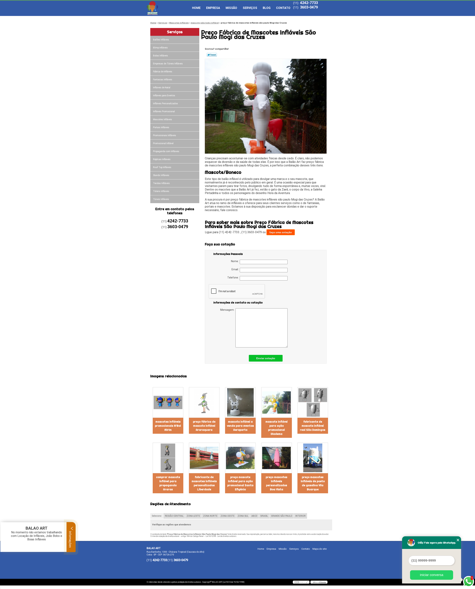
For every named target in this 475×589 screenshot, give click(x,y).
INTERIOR (300, 516)
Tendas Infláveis (161, 183)
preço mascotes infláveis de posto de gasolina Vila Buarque (313, 483)
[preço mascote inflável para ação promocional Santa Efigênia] (240, 458)
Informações (70, 539)
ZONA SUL (243, 516)
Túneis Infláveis (161, 199)
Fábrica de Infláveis (162, 71)
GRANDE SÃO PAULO (281, 516)
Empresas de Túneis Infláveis (168, 63)
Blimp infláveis (160, 47)
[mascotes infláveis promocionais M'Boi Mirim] (168, 402)
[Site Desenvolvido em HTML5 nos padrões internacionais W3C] (301, 582)
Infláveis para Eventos (164, 95)
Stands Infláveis (161, 175)
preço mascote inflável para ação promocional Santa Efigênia (240, 483)
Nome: (235, 261)
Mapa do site (319, 548)
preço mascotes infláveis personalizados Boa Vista (276, 483)
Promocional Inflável (163, 143)
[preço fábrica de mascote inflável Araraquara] (204, 402)
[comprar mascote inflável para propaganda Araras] (168, 458)
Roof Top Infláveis (162, 167)
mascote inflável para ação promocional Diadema (277, 428)
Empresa (213, 8)
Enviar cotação (265, 358)
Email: (236, 269)
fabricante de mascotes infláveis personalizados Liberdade (204, 483)
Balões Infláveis (161, 39)
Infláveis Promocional (164, 111)
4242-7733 (309, 3)
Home (196, 8)
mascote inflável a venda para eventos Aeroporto (240, 426)
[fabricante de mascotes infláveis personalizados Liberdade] (204, 458)
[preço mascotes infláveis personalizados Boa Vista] (276, 458)
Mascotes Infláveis (162, 119)
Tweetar (212, 55)
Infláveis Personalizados (165, 103)
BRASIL (264, 516)
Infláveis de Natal (161, 87)
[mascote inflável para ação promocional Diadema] (276, 402)
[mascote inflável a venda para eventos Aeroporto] (240, 402)
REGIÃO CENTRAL (174, 516)
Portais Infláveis (161, 127)
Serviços (250, 8)
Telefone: (233, 277)
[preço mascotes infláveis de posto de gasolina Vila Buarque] (312, 458)
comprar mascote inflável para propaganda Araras (168, 483)
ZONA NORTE (210, 516)
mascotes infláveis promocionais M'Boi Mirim (168, 426)
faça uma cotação (280, 232)
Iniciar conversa (431, 575)
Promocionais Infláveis (164, 135)
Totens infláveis (161, 191)
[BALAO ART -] (168, 8)
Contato (283, 8)
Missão (231, 8)
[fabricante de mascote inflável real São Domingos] (312, 402)
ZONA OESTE (228, 516)
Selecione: (157, 516)
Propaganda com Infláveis (166, 151)
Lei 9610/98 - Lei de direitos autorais (221, 536)
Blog (267, 8)
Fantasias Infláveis (162, 79)
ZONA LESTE (193, 516)
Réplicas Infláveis (162, 159)
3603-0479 (309, 7)
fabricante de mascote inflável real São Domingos (312, 426)
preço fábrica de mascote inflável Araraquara (204, 426)
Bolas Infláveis (160, 55)
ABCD (254, 516)
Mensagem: (227, 309)
